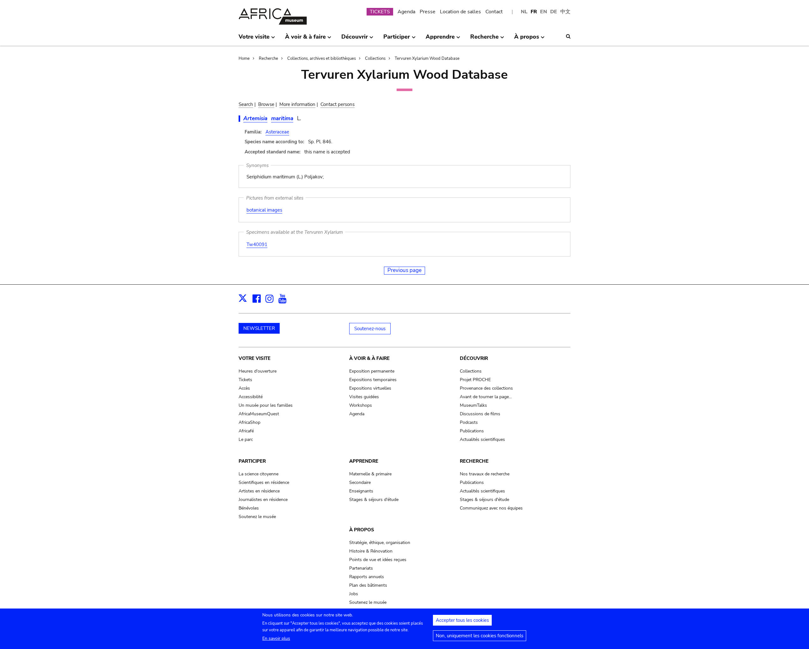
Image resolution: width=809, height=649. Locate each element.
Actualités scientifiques (482, 439)
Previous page (404, 270)
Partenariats (361, 568)
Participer (252, 461)
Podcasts (469, 422)
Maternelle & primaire (370, 474)
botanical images (264, 210)
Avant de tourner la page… (486, 397)
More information (297, 104)
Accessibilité (251, 397)
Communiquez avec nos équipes (491, 508)
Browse (266, 104)
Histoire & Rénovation (370, 551)
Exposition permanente (371, 371)
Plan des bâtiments (368, 585)
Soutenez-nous (370, 328)
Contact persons (337, 104)
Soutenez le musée (257, 517)
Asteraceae (277, 132)
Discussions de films (480, 414)
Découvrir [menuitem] (354, 39)
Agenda (406, 11)
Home (244, 58)
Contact (494, 11)
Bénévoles (249, 508)
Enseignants (361, 491)
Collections (375, 58)
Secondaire (360, 482)
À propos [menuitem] (526, 39)
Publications (472, 431)
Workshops (360, 405)
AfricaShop (249, 422)
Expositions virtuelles (370, 388)
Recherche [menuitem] (484, 39)
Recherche (268, 58)
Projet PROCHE (475, 380)
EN (543, 11)
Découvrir (474, 358)
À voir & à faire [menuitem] (305, 39)
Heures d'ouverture (258, 371)
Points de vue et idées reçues (377, 560)
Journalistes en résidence (263, 500)
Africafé (246, 431)
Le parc (246, 439)
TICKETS (380, 11)
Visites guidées (364, 397)
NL (524, 11)
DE (553, 11)
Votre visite (255, 358)
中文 (565, 11)
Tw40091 (256, 244)
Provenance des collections (486, 388)
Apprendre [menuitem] (440, 39)
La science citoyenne (258, 474)
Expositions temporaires (373, 380)
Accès (244, 388)
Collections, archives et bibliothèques (321, 58)
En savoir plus (276, 638)
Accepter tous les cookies (462, 620)
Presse (427, 11)
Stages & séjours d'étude (373, 500)
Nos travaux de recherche (484, 474)
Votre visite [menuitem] (254, 39)
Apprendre (363, 461)
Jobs (353, 594)
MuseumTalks (473, 405)
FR (534, 11)
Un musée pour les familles (266, 405)
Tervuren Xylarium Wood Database (427, 58)
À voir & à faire (369, 358)
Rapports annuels (366, 577)
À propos (361, 530)
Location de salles (460, 11)
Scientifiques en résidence (264, 482)
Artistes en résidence (259, 491)
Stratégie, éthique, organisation (379, 543)
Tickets (245, 380)
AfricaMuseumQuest (259, 414)
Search (246, 104)
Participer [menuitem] (396, 39)
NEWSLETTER (259, 328)
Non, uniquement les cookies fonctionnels (479, 636)
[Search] (568, 36)
